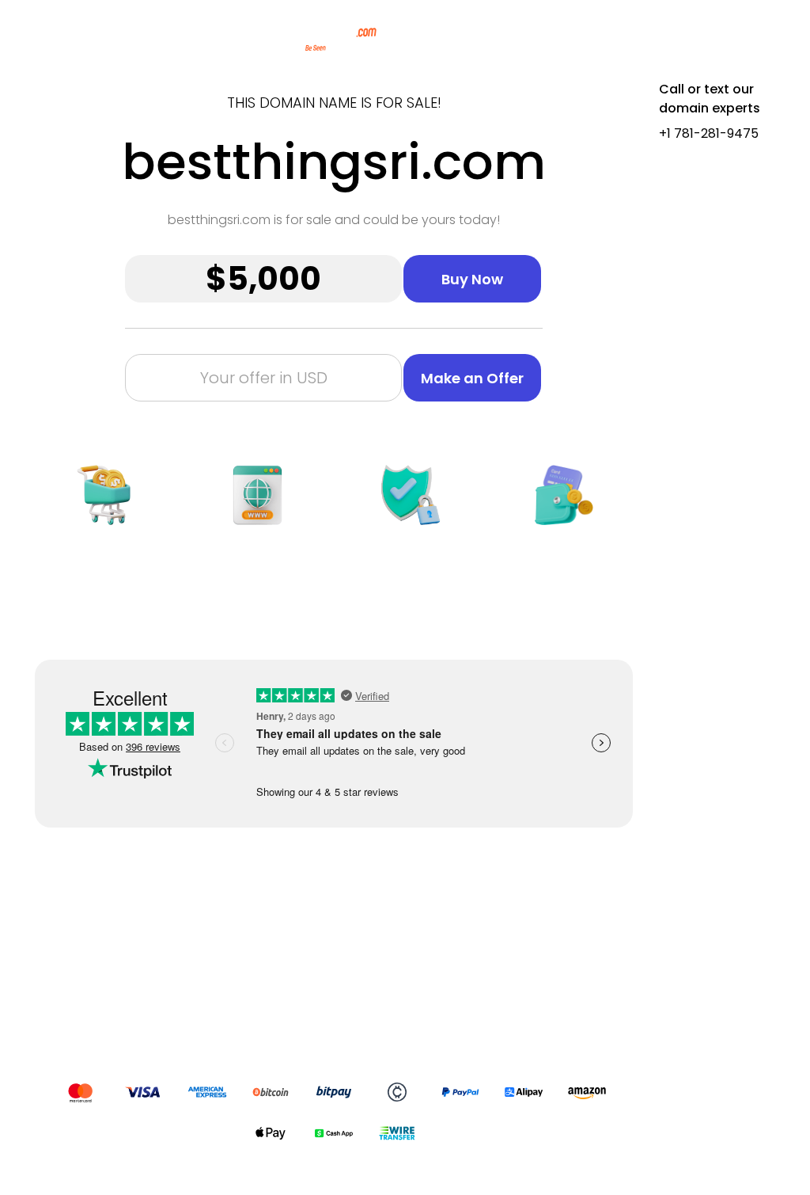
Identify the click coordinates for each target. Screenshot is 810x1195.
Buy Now (472, 279)
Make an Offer (472, 378)
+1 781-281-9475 (709, 133)
